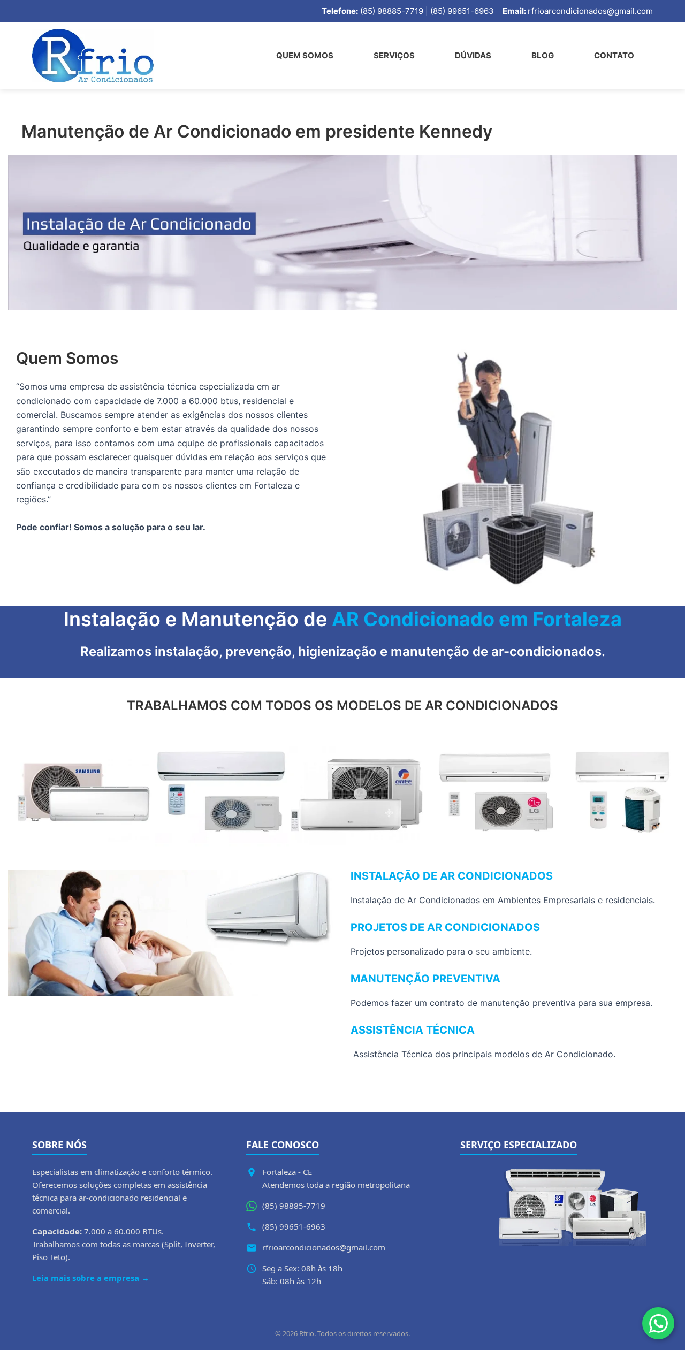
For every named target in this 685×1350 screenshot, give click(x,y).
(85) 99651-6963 (293, 1226)
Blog (542, 55)
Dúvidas (473, 55)
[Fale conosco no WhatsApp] (658, 1323)
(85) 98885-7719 (293, 1205)
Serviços (394, 55)
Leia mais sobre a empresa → (90, 1277)
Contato (614, 55)
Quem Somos (304, 55)
